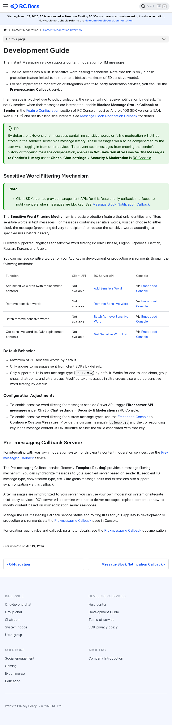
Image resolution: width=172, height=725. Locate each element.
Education (13, 681)
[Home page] (5, 30)
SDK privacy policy (103, 627)
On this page (16, 39)
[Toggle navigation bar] (6, 6)
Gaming (11, 666)
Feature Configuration (42, 110)
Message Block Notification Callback (108, 116)
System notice (16, 627)
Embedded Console (133, 417)
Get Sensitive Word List (110, 334)
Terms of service (101, 619)
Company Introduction (106, 658)
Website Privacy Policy (21, 706)
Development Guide (104, 612)
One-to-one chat (18, 604)
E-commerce (15, 673)
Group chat (13, 612)
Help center (97, 604)
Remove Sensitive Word (111, 303)
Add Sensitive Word (108, 288)
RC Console (142, 158)
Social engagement (19, 658)
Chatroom (12, 619)
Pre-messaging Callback (72, 520)
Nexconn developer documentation (109, 20)
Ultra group (13, 635)
